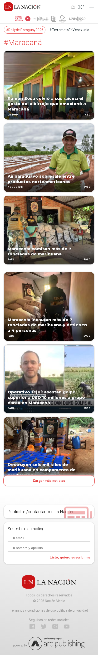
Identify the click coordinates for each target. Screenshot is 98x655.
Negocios (15, 187)
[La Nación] (22, 6)
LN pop (13, 114)
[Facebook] (32, 626)
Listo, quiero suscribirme (70, 557)
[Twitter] (44, 626)
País (11, 259)
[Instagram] (55, 626)
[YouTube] (66, 626)
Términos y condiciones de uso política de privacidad (49, 610)
